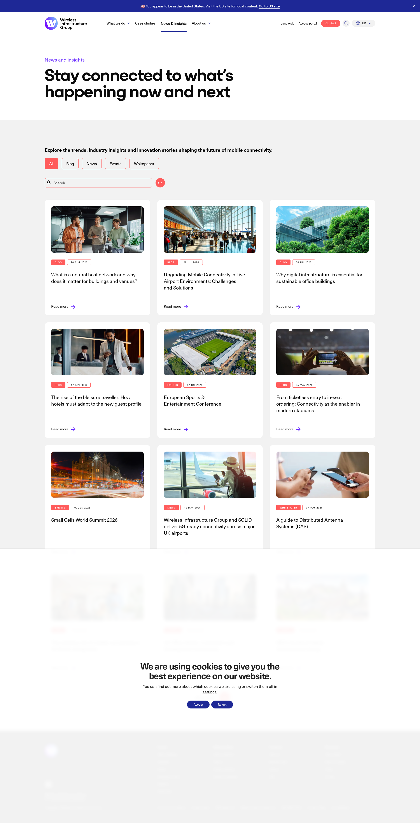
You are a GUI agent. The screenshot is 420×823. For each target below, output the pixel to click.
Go (160, 183)
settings (210, 692)
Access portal (308, 23)
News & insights (174, 23)
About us (199, 23)
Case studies (145, 23)
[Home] (66, 23)
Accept (198, 704)
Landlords (287, 23)
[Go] (346, 23)
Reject (222, 704)
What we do (116, 23)
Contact (331, 23)
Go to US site (269, 6)
